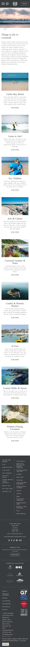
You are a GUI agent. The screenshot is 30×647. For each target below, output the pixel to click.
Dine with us (7, 467)
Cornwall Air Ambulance (20, 499)
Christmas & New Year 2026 (22, 470)
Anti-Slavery (6, 606)
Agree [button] (5, 644)
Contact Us (6, 491)
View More (15, 107)
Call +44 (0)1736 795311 (15, 533)
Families (19, 474)
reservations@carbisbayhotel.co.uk (15, 536)
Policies (4, 591)
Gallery (19, 490)
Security (4, 609)
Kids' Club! (20, 477)
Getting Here (7, 488)
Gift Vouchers (21, 461)
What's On (6, 485)
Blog (18, 496)
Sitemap (4, 598)
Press (18, 510)
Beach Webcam (21, 513)
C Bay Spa (6, 470)
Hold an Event (5, 476)
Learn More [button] (23, 640)
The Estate (20, 480)
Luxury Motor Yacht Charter (7, 481)
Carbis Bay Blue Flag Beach (22, 483)
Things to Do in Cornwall (21, 487)
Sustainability (6, 603)
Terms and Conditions (5, 594)
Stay (4, 464)
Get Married (7, 473)
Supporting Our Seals (21, 503)
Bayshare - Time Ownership (22, 507)
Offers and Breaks (6, 460)
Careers (19, 493)
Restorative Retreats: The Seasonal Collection (21, 465)
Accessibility (6, 600)
